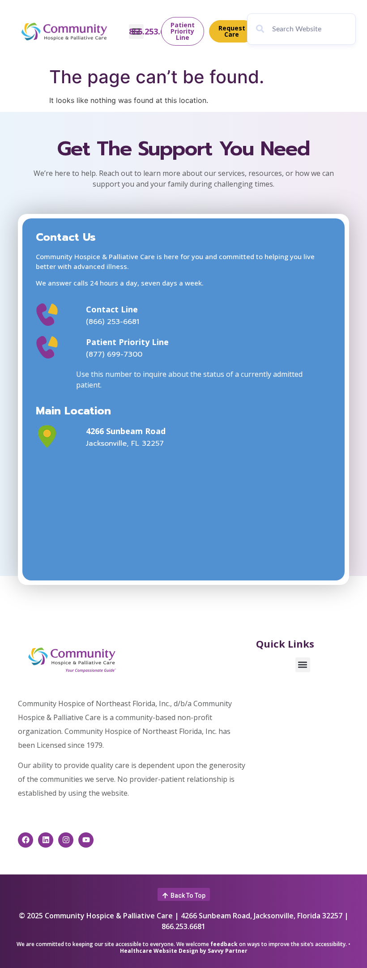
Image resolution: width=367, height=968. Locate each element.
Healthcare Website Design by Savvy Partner (184, 951)
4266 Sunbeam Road (126, 431)
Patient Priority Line (127, 342)
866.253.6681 (153, 31)
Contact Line (112, 309)
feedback (224, 944)
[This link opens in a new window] (58, 436)
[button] (302, 664)
